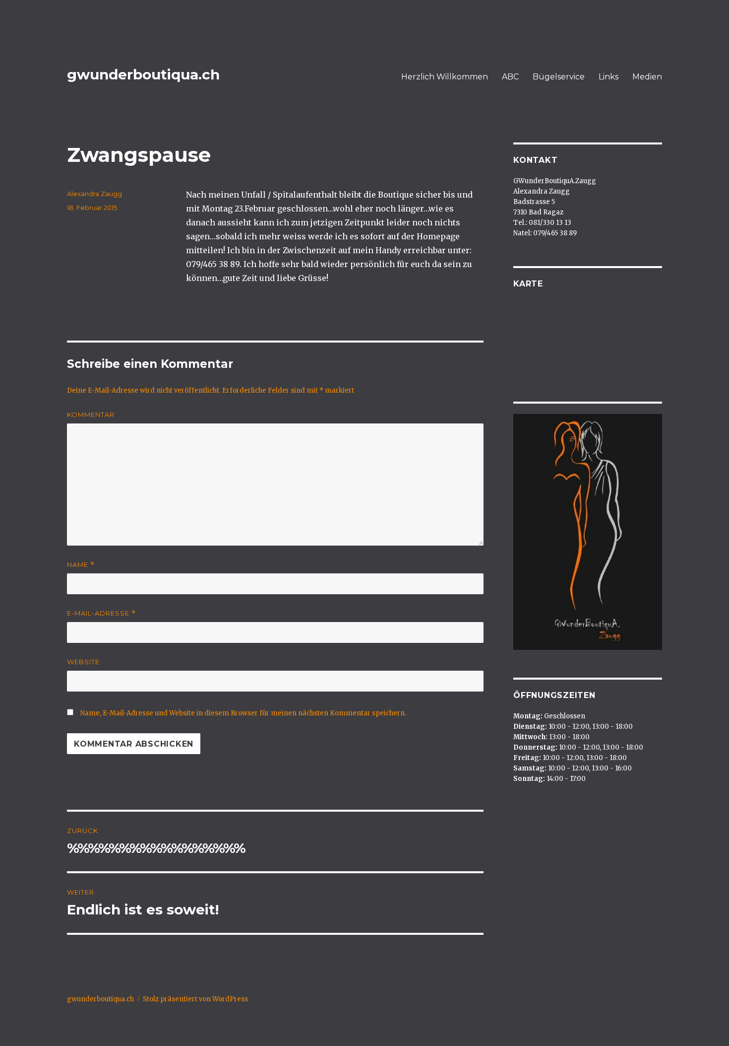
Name (81, 564)
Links (608, 76)
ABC (510, 76)
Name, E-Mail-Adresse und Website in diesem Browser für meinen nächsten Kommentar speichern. (243, 713)
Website (83, 662)
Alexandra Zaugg (94, 194)
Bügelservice (559, 76)
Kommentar (91, 414)
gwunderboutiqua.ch (143, 74)
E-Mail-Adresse (101, 613)
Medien (647, 76)
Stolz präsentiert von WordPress (195, 999)
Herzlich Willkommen (444, 76)
